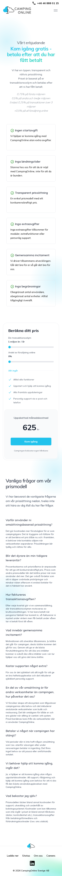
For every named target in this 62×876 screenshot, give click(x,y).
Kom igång (31, 441)
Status (26, 855)
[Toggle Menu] (55, 10)
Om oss (38, 855)
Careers (50, 855)
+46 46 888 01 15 (48, 3)
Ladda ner (12, 855)
